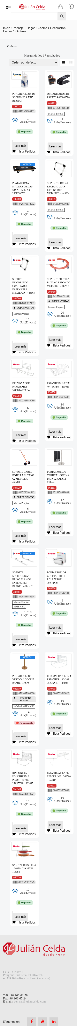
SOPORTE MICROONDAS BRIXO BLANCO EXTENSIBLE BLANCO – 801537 (22, 579)
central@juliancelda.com (30, 1001)
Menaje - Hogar (24, 28)
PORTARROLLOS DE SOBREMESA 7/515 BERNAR (23, 97)
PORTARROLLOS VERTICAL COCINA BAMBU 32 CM (23, 679)
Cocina (42, 28)
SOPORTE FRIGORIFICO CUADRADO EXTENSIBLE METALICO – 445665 (23, 286)
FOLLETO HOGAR (25, 699)
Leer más (20, 145)
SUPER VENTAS (25, 308)
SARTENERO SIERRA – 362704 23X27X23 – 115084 (24, 868)
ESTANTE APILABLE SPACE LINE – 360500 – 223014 (59, 776)
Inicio (6, 28)
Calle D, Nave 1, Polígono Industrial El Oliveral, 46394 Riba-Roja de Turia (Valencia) (26, 975)
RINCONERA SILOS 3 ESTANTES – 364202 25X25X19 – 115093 (59, 679)
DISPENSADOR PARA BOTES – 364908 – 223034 (21, 387)
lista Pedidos (27, 151)
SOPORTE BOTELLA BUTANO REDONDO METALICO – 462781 (58, 282)
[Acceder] (71, 6)
